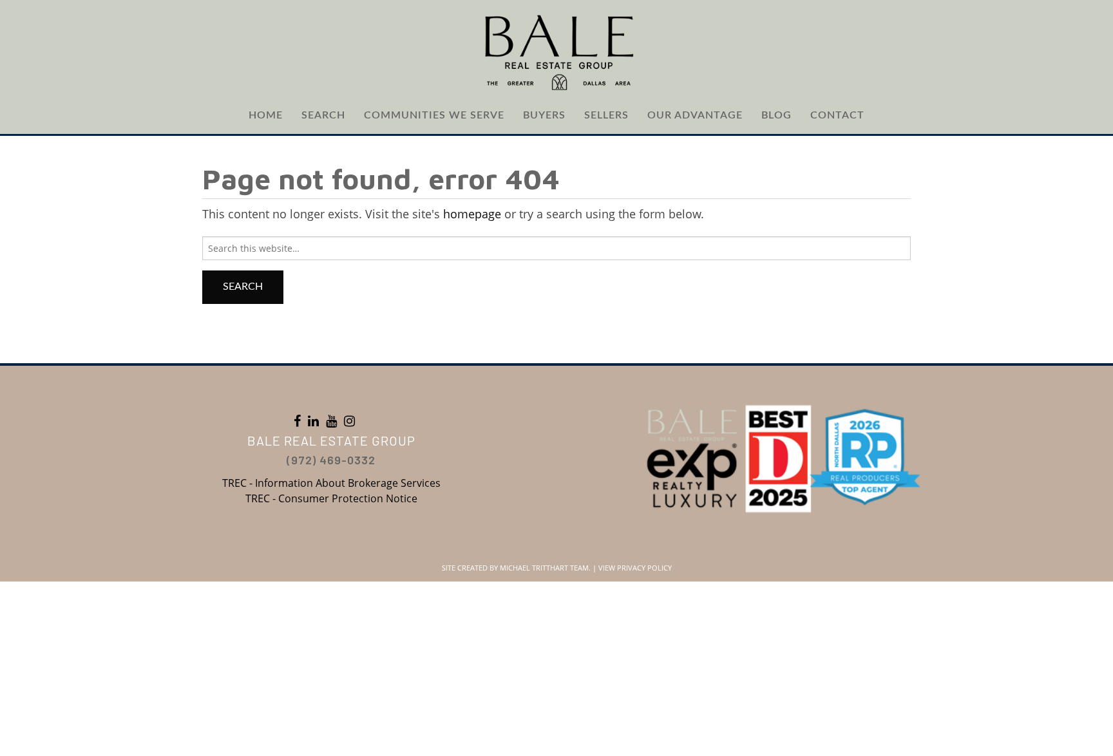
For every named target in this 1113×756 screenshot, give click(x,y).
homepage (472, 214)
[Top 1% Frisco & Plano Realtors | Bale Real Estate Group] (556, 52)
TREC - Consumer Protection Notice (331, 498)
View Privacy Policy (635, 567)
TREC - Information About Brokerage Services (331, 483)
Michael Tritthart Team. (545, 567)
